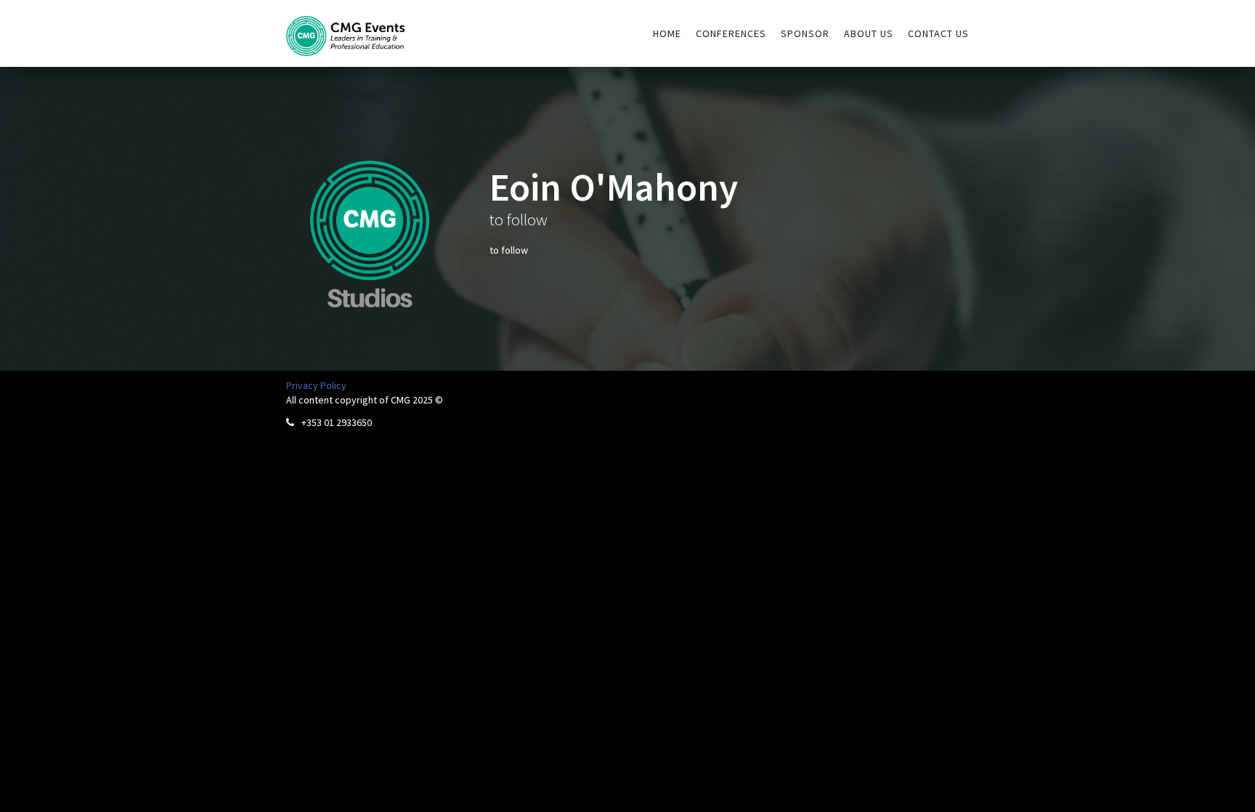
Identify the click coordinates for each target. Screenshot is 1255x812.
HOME (667, 33)
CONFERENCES (731, 33)
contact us (938, 33)
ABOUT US (868, 33)
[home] (346, 28)
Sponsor (805, 33)
